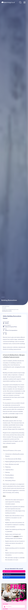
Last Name (5, 609)
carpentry (16, 536)
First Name (5, 604)
